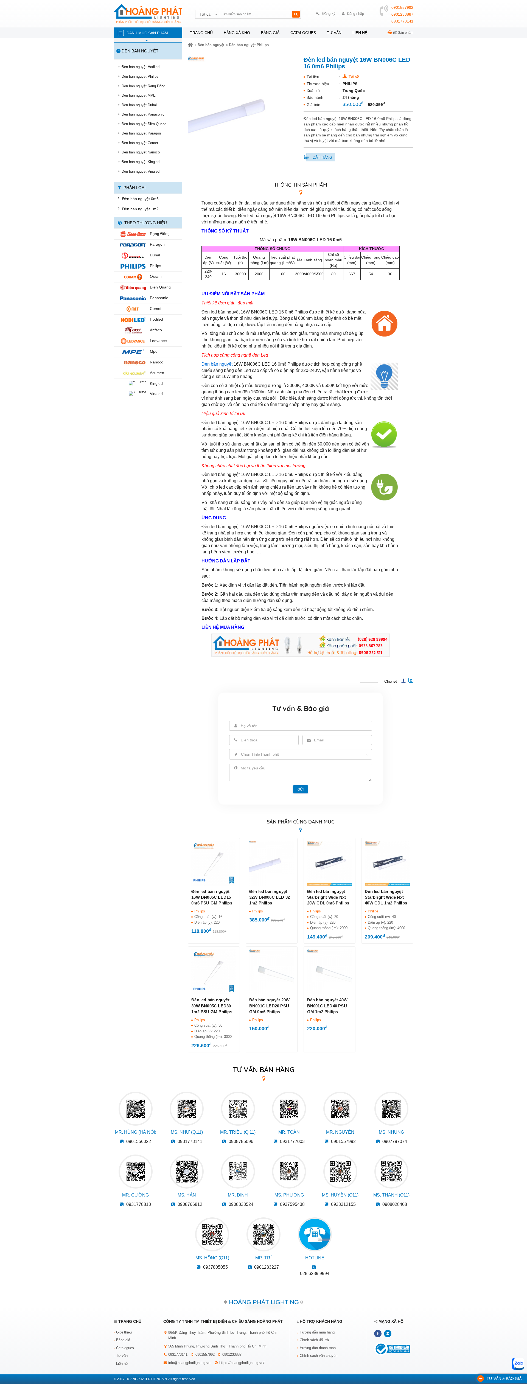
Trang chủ (201, 32)
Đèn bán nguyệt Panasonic (143, 114)
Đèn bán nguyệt (211, 45)
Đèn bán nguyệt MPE (139, 95)
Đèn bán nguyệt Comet (140, 143)
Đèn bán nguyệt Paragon (141, 133)
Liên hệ (359, 32)
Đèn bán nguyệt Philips (140, 76)
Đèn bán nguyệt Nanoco (141, 152)
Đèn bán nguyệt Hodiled (140, 67)
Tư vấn (334, 32)
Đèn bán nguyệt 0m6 (140, 199)
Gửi (301, 789)
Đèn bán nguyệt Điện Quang (144, 124)
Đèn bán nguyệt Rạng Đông (143, 86)
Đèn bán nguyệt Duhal (139, 105)
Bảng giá (270, 32)
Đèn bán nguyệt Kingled (140, 162)
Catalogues (303, 32)
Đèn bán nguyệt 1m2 (140, 209)
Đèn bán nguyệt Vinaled (140, 171)
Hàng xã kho (237, 32)
